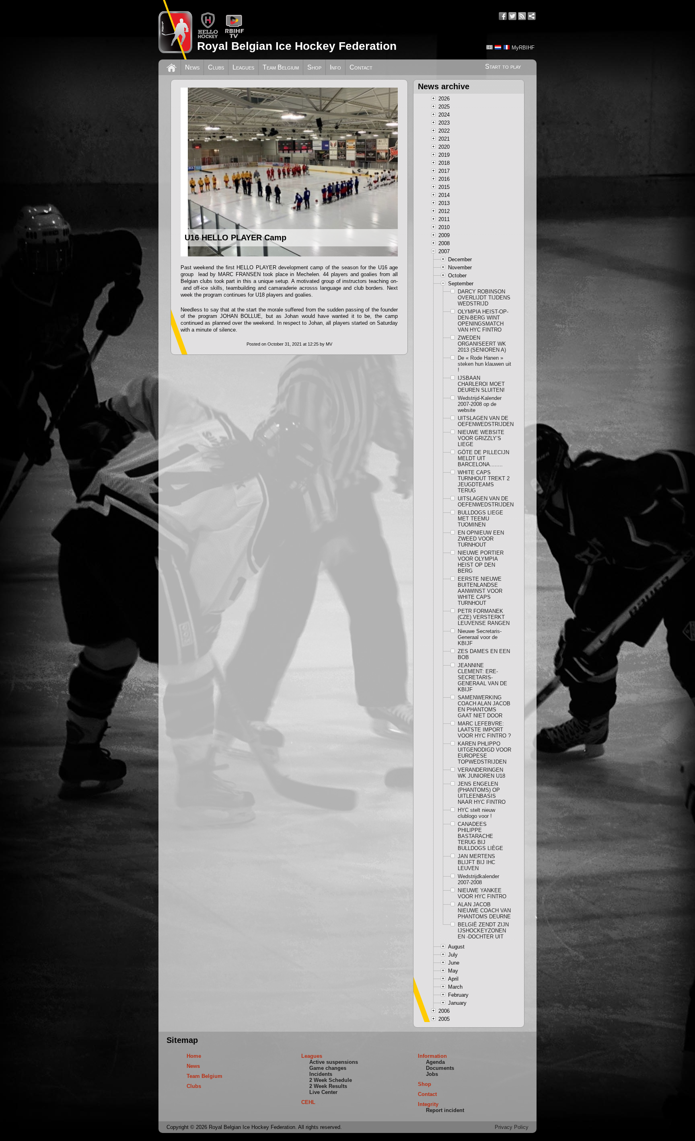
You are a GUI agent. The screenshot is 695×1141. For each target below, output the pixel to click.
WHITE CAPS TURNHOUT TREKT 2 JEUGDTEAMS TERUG (484, 481)
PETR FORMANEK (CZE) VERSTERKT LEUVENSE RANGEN (484, 617)
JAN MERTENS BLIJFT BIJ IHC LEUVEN (476, 862)
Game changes (327, 1068)
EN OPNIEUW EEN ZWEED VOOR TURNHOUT (481, 539)
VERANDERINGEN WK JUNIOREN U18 (481, 773)
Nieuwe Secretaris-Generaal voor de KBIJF (480, 637)
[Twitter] (512, 16)
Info (335, 67)
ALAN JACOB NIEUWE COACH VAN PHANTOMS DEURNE (484, 910)
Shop (314, 67)
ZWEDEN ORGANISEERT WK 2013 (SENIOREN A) (482, 344)
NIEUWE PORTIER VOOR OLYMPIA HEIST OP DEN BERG (481, 562)
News (192, 67)
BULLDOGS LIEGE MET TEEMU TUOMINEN (480, 519)
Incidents (320, 1074)
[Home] (171, 66)
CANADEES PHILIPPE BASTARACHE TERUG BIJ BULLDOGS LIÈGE (480, 836)
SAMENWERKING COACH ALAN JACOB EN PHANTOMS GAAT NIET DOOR (484, 706)
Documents (440, 1068)
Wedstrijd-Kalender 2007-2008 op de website (480, 404)
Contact (361, 67)
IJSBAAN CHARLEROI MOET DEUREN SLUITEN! (481, 384)
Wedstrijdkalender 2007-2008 (478, 879)
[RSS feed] (522, 16)
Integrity (428, 1104)
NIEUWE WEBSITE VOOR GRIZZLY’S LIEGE (481, 438)
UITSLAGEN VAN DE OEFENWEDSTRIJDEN (485, 421)
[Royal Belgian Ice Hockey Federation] (175, 29)
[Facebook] (503, 16)
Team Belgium (281, 67)
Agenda (435, 1062)
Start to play (503, 66)
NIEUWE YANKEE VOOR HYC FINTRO (482, 893)
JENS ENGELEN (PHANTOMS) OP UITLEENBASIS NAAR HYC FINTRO (482, 793)
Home (194, 1056)
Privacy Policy (511, 1127)
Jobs (432, 1074)
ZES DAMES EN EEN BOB (484, 654)
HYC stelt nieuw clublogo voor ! (476, 813)
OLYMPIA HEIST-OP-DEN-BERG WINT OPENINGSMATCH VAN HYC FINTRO (483, 321)
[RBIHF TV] (234, 37)
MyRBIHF (523, 48)
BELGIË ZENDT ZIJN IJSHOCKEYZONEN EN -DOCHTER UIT (483, 931)
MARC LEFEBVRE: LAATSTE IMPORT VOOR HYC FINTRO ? (484, 730)
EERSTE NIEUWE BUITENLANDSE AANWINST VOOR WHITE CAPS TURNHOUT (480, 591)
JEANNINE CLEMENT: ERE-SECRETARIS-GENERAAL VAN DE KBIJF (482, 677)
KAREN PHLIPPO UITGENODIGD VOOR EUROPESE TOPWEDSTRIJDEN (484, 753)
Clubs (216, 67)
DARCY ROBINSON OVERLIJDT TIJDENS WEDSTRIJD (484, 298)
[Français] (506, 47)
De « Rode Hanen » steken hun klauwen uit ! (484, 364)
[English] (489, 47)
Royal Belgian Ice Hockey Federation (297, 46)
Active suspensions (333, 1062)
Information (432, 1056)
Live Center (323, 1092)
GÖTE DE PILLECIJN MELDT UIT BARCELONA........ (483, 458)
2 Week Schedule (330, 1080)
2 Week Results (328, 1086)
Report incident (445, 1110)
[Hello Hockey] (207, 37)
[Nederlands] (498, 47)
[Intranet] (532, 16)
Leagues (243, 67)
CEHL (308, 1102)
